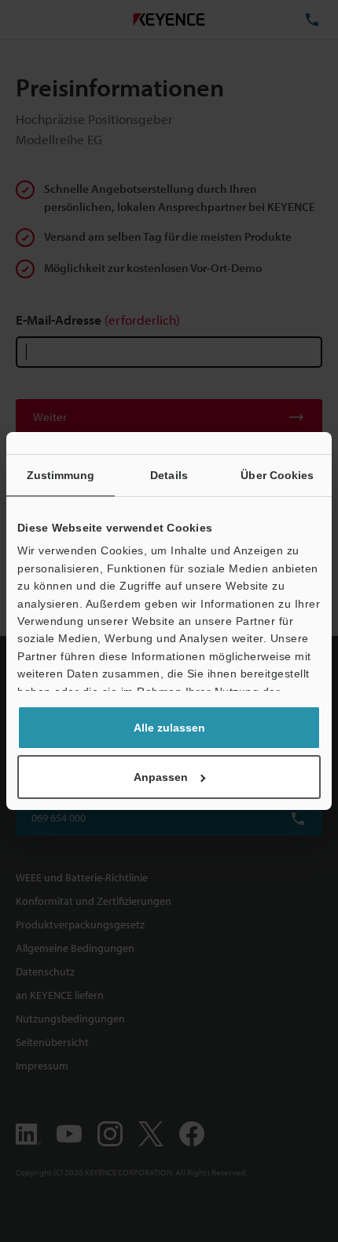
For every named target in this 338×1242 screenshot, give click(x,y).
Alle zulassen (169, 727)
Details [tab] (169, 475)
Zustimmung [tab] (61, 475)
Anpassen (161, 777)
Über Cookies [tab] (277, 475)
